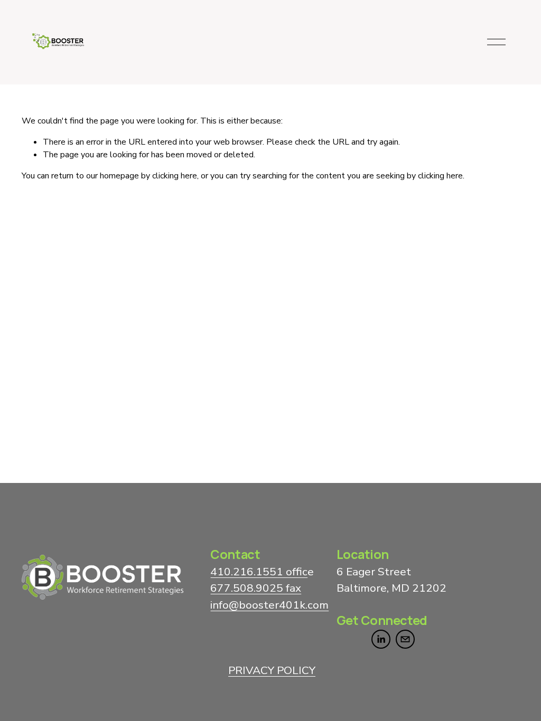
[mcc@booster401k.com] (405, 639)
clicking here (174, 176)
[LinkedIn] (380, 639)
